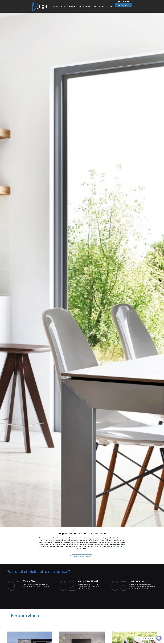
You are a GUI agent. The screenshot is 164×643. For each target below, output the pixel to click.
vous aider (115, 546)
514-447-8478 (123, 2)
